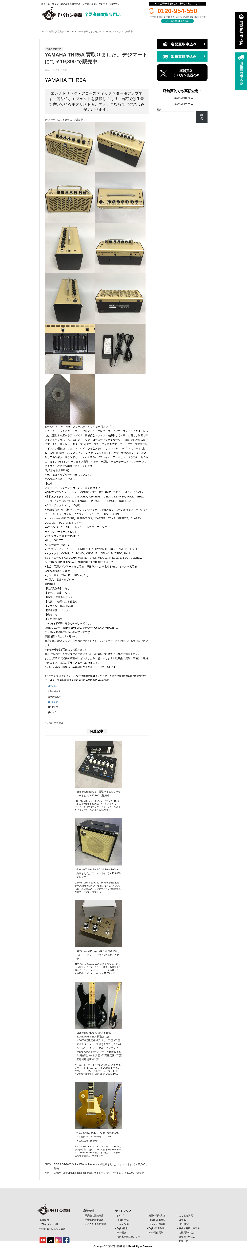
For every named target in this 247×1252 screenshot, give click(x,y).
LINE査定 (184, 1224)
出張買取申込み (187, 1236)
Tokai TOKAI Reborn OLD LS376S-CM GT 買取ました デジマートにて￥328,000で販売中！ (97, 1137)
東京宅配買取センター (128, 1236)
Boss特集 (122, 1232)
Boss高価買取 (156, 1232)
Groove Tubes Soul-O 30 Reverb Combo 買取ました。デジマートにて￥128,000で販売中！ (98, 873)
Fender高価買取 (157, 1219)
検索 (159, 109)
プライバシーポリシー (51, 1224)
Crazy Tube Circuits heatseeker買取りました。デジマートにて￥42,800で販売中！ (100, 1172)
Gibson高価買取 (157, 1224)
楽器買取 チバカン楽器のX (186, 73)
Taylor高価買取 (156, 1228)
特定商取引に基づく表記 (52, 1228)
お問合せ (183, 1241)
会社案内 (44, 1220)
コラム (182, 1219)
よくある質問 (186, 1215)
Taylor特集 (122, 1228)
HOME (42, 31)
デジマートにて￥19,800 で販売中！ (65, 119)
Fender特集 (123, 1219)
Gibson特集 (123, 1224)
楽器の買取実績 (56, 31)
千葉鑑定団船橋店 (182, 98)
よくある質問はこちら (177, 21)
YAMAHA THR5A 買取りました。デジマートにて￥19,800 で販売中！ (101, 31)
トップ (120, 1215)
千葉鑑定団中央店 (182, 104)
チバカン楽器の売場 (95, 1224)
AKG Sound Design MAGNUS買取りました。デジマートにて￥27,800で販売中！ (98, 955)
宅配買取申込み (187, 1232)
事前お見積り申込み (189, 1228)
